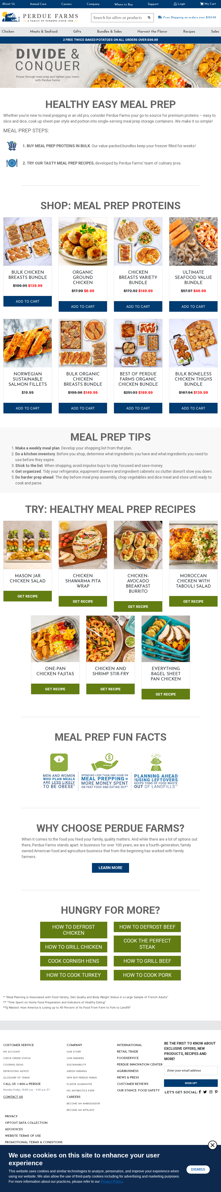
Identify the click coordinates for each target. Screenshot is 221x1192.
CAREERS (74, 1097)
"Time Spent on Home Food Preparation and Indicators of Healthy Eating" (56, 1002)
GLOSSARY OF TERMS (16, 1078)
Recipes (189, 31)
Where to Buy (123, 4)
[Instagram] (210, 1091)
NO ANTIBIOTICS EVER (80, 1091)
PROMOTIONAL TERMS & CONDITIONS (34, 1142)
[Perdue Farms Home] (40, 16)
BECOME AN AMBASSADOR (83, 1104)
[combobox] (122, 17)
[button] (179, 3)
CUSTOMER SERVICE (18, 1045)
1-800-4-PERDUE (29, 1084)
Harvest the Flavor (152, 31)
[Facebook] (200, 1091)
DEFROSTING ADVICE (16, 1071)
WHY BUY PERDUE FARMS (82, 1078)
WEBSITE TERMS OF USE (23, 1136)
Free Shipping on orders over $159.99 (189, 17)
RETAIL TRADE (127, 1051)
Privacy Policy (111, 1181)
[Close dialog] (212, 1145)
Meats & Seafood (43, 31)
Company (93, 4)
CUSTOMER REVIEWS (132, 1084)
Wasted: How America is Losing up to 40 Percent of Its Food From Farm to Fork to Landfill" (70, 1007)
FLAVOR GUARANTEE (79, 1084)
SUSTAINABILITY (76, 1065)
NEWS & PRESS (128, 1077)
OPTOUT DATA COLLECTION (26, 1123)
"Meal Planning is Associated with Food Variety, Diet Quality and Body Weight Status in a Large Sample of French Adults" (87, 997)
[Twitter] (205, 1091)
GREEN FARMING (77, 1071)
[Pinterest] (216, 1091)
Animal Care (38, 4)
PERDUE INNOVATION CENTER (140, 1064)
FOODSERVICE (128, 1058)
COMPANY (74, 1045)
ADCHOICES (14, 1129)
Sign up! (191, 1083)
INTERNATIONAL (129, 1045)
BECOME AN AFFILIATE (80, 1110)
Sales (215, 31)
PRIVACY (11, 1116)
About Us (8, 4)
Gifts (77, 31)
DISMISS (198, 1169)
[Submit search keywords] (149, 17)
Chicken (8, 31)
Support (153, 4)
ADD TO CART (27, 301)
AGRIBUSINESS (128, 1071)
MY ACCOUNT (11, 1052)
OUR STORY (74, 1052)
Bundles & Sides (109, 31)
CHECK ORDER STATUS (17, 1058)
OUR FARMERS (75, 1058)
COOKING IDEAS (13, 1065)
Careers (66, 4)
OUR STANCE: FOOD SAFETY (138, 1090)
